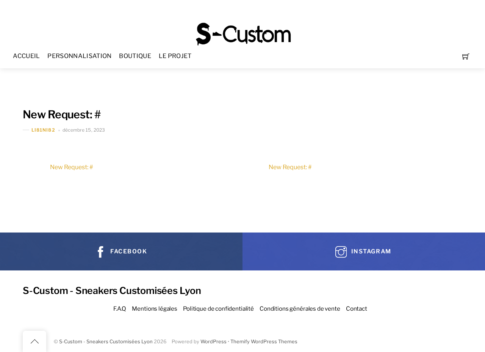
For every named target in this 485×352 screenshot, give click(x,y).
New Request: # (61, 114)
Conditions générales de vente (300, 308)
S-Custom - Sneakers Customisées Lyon (106, 341)
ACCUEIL (26, 56)
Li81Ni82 (43, 130)
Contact (356, 308)
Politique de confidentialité (218, 308)
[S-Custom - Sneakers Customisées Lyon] (243, 33)
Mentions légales (154, 308)
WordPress (213, 341)
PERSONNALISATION (79, 56)
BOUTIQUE (135, 56)
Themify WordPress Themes (263, 341)
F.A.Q (119, 308)
